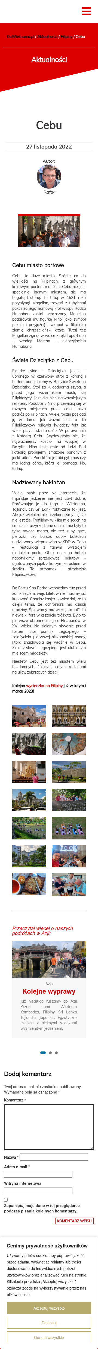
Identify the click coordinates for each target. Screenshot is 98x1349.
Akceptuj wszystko (49, 1308)
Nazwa (11, 1157)
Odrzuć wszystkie (49, 1337)
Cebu (49, 125)
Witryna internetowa (22, 1183)
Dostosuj (49, 1322)
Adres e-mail (17, 1166)
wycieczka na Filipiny (44, 685)
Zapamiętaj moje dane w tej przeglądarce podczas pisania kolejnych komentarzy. (42, 1208)
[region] (49, 1293)
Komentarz (15, 1100)
